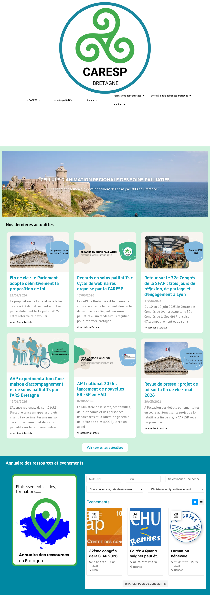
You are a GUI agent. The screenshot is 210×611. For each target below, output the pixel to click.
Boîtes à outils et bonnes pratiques (169, 95)
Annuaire (92, 100)
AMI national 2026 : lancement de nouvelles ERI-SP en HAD (100, 388)
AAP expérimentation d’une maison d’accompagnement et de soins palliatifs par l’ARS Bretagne (37, 386)
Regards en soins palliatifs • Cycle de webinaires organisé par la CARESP (105, 283)
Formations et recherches (127, 95)
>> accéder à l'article (21, 322)
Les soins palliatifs (62, 100)
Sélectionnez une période (183, 479)
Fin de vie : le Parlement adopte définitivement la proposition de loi (34, 283)
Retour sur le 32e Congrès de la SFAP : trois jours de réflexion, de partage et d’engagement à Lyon (169, 286)
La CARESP (31, 100)
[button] (105, 447)
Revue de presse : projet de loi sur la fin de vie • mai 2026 (171, 389)
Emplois (118, 104)
